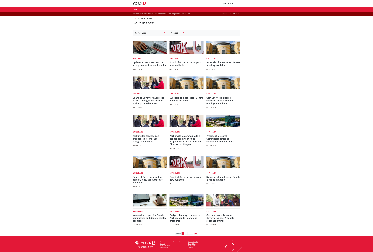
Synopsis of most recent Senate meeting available (223, 64)
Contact (236, 14)
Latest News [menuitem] (148, 14)
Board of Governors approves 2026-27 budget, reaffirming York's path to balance (148, 100)
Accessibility (191, 246)
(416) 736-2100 (165, 246)
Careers (190, 247)
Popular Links (227, 4)
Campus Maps (164, 247)
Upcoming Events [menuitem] (174, 14)
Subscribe (227, 14)
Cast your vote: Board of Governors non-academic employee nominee (219, 100)
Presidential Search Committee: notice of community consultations (220, 138)
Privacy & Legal (192, 244)
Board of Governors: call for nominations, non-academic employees (148, 179)
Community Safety (193, 242)
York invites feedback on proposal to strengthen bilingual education (146, 138)
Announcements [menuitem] (160, 14)
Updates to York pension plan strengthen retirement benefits (149, 64)
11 (192, 233)
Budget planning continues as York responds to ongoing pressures (185, 218)
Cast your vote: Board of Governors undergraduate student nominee (220, 218)
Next (195, 233)
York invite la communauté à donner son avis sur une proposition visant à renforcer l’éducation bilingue (186, 140)
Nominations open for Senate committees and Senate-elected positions (150, 218)
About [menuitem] (186, 14)
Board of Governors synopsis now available (185, 64)
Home (134, 18)
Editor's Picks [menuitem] (138, 14)
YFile (135, 9)
